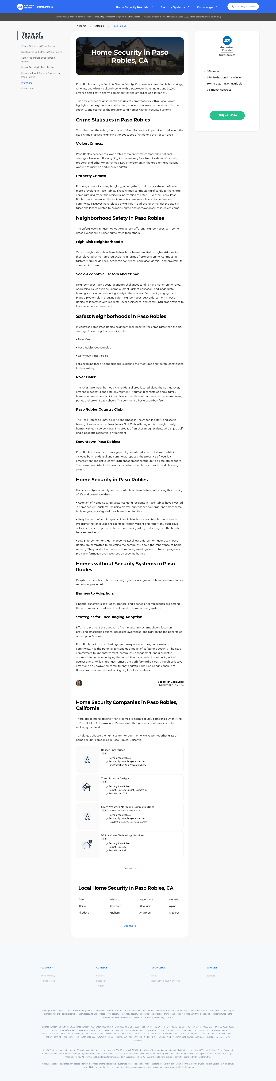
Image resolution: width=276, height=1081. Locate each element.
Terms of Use (48, 981)
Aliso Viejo (145, 906)
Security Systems (173, 7)
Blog (153, 975)
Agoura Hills (146, 899)
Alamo (82, 906)
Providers (26, 82)
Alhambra (115, 906)
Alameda (174, 899)
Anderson (144, 912)
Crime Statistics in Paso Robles (38, 46)
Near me (81, 25)
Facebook (101, 981)
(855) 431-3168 (227, 115)
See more (130, 868)
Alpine (172, 906)
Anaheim (115, 912)
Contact (100, 975)
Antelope (174, 912)
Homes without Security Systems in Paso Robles (40, 75)
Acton (82, 899)
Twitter (100, 986)
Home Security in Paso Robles (37, 67)
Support (211, 975)
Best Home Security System (165, 981)
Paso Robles (119, 25)
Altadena (84, 912)
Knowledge (205, 7)
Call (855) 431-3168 (245, 6)
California (99, 25)
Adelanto (115, 899)
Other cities (27, 88)
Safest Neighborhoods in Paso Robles (38, 59)
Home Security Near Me (132, 7)
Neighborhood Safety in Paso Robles (41, 51)
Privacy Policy (48, 975)
